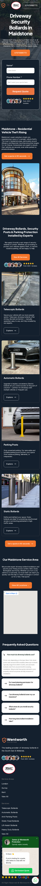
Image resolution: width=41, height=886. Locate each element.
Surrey (17, 571)
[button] (37, 838)
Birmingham (7, 571)
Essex (36, 569)
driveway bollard (22, 567)
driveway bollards (29, 748)
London (26, 569)
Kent (31, 569)
